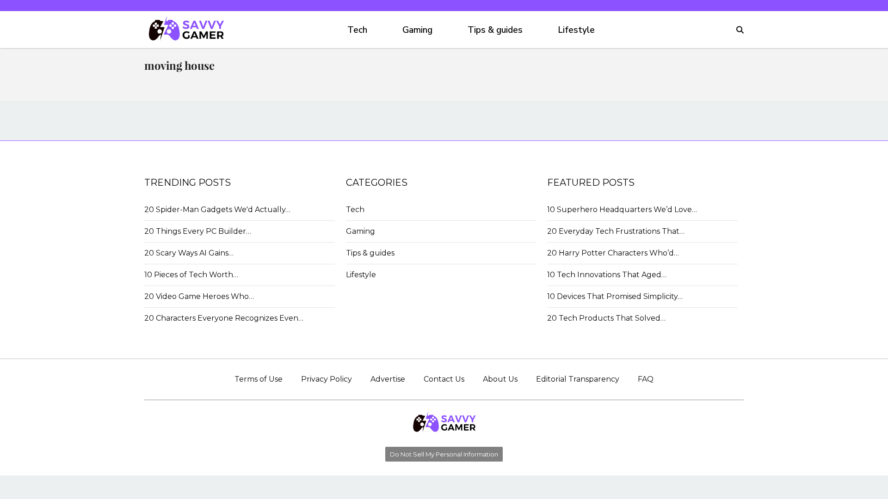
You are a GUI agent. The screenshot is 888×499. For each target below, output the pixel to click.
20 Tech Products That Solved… (606, 318)
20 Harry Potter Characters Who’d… (613, 253)
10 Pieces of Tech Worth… (191, 274)
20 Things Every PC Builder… (197, 231)
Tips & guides (495, 30)
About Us (500, 379)
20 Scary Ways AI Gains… (189, 253)
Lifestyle (576, 30)
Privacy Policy (326, 379)
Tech (357, 30)
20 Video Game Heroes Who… (199, 296)
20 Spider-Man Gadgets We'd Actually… (217, 209)
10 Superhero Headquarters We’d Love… (622, 209)
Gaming (417, 30)
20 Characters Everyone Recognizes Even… (223, 318)
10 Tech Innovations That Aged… (606, 274)
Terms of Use (258, 379)
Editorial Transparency (577, 379)
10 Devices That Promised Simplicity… (615, 296)
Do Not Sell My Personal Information (444, 454)
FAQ (646, 379)
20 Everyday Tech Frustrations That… (615, 231)
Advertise (387, 379)
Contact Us (444, 379)
